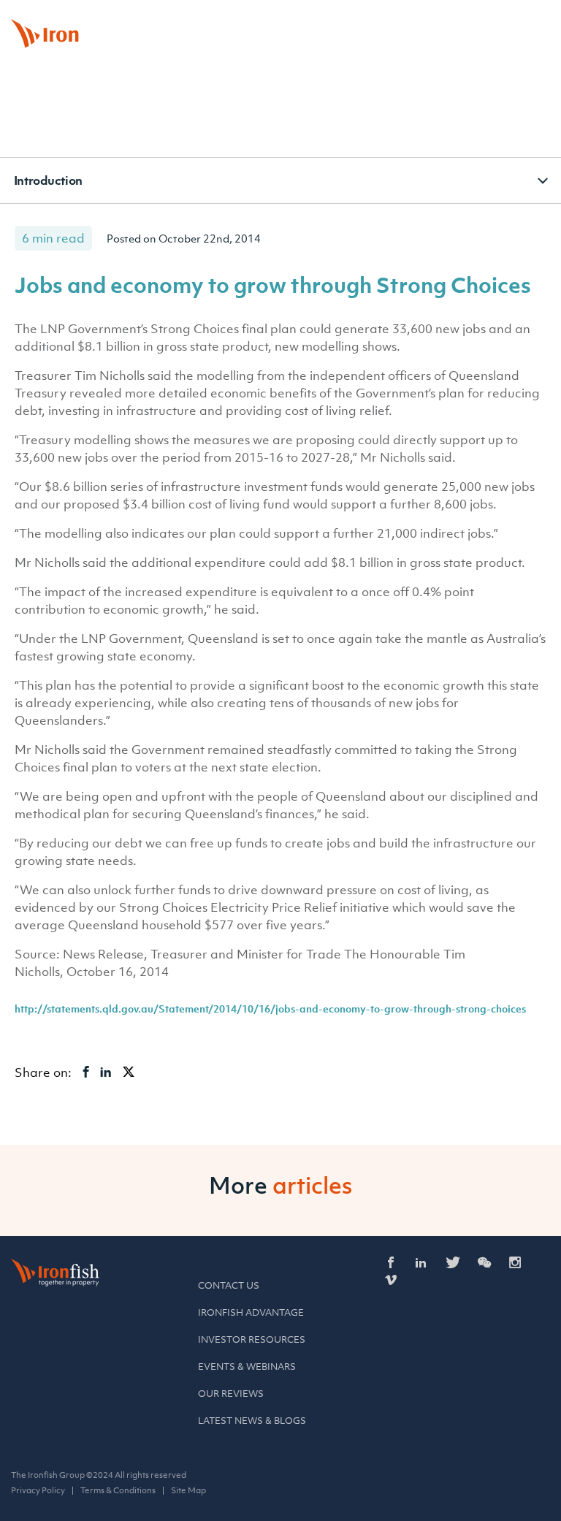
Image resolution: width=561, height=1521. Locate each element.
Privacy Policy (38, 1490)
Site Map (188, 1490)
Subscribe (517, 17)
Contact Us (228, 1285)
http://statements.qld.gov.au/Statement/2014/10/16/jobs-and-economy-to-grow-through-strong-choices (270, 1008)
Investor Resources (251, 1339)
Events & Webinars (247, 1366)
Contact (457, 17)
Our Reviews (231, 1393)
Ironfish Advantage (251, 1312)
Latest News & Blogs (252, 1420)
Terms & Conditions (118, 1490)
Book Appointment (382, 17)
